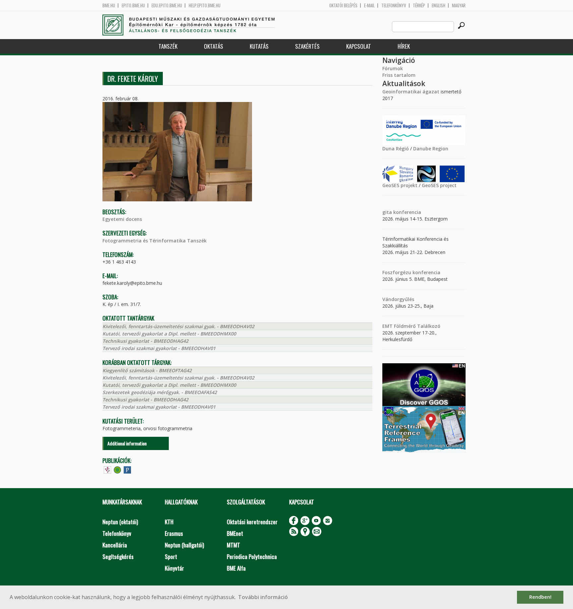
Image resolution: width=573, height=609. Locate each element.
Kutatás (259, 46)
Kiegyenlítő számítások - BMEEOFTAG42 (147, 370)
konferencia (406, 212)
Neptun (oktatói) (120, 522)
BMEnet (235, 533)
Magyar (459, 5)
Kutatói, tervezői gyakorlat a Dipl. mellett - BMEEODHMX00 (169, 333)
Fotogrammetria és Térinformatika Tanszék (154, 240)
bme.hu (108, 5)
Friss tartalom (398, 75)
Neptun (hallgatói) (184, 545)
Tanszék (168, 46)
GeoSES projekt (399, 185)
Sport (171, 556)
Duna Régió (395, 148)
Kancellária (114, 545)
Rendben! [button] (540, 597)
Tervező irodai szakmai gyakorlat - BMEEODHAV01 (159, 348)
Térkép (419, 5)
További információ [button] (263, 597)
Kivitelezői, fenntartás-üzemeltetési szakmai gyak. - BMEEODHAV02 (178, 326)
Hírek (404, 46)
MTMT (233, 545)
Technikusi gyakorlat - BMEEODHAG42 (145, 341)
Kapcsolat (358, 46)
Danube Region (430, 148)
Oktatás (213, 46)
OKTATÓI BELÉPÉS (343, 5)
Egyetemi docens (122, 219)
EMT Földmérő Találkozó (411, 326)
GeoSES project (439, 185)
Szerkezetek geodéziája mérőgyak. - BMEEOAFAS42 (159, 392)
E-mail (369, 5)
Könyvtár (174, 568)
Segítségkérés (118, 556)
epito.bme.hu (133, 5)
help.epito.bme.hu (205, 5)
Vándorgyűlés (398, 299)
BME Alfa (236, 568)
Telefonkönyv (393, 5)
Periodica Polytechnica (252, 556)
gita (387, 212)
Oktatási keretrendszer (252, 522)
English (438, 5)
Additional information (127, 443)
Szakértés (307, 46)
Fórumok (392, 68)
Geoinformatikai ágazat (410, 91)
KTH (169, 522)
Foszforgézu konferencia (411, 272)
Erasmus (174, 533)
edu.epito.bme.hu (167, 5)
